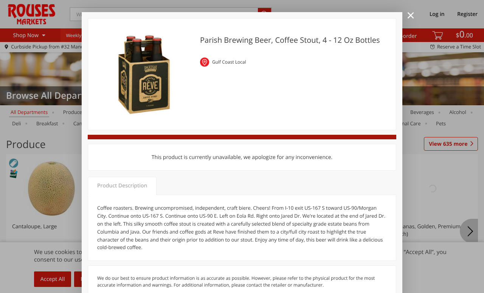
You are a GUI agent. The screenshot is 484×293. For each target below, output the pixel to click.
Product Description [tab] (122, 185)
